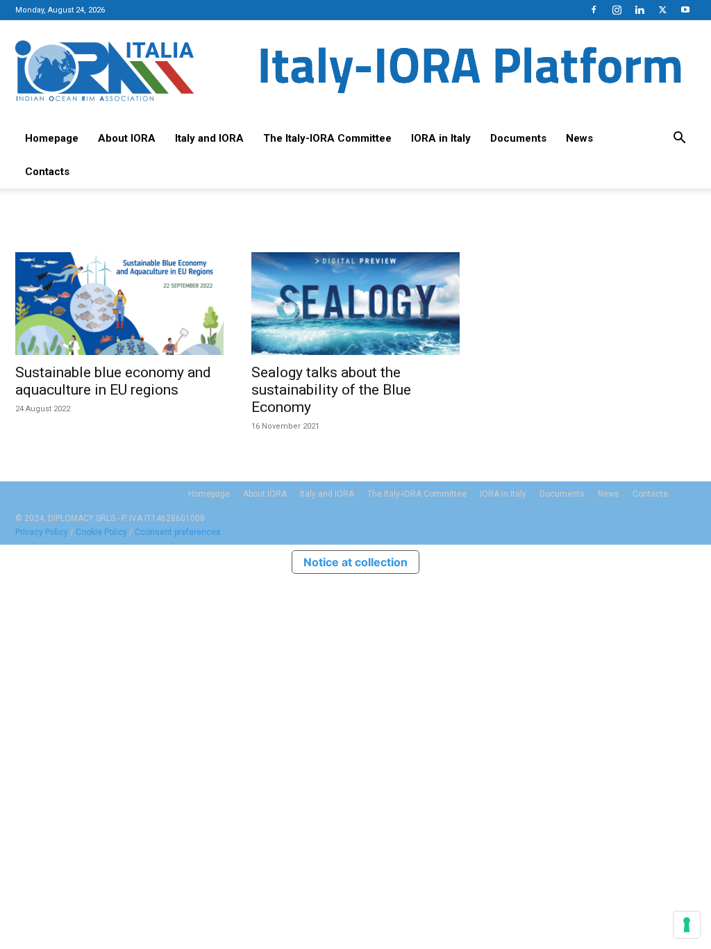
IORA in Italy (441, 138)
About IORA (127, 138)
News (579, 138)
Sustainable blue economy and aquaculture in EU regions (113, 381)
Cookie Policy (101, 532)
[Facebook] (593, 9)
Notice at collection (355, 562)
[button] (679, 139)
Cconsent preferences (178, 532)
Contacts (47, 171)
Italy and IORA (209, 138)
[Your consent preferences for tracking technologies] (687, 924)
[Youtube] (685, 9)
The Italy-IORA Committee (327, 138)
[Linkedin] (639, 9)
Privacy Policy (41, 532)
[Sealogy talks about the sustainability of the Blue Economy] (355, 303)
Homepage (51, 138)
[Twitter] (662, 9)
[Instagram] (616, 9)
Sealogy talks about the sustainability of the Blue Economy (331, 389)
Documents (518, 138)
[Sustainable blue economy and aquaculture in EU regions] (119, 303)
